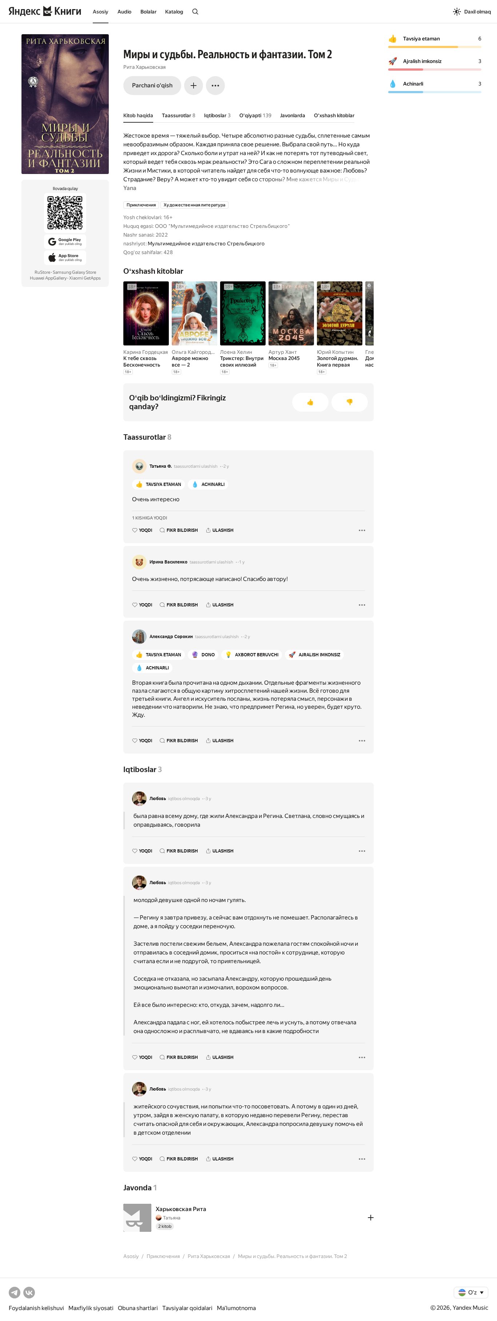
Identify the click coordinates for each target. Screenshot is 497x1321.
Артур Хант (283, 352)
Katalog (174, 12)
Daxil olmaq (477, 12)
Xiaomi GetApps (85, 278)
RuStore (42, 272)
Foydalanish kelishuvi (36, 1308)
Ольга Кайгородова (196, 352)
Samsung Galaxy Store (74, 272)
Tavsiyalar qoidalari (187, 1308)
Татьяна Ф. (161, 466)
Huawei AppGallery (48, 278)
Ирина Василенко (168, 562)
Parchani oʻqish (152, 85)
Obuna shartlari (138, 1308)
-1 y (241, 562)
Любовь (158, 798)
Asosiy (100, 12)
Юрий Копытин (335, 352)
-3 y (207, 798)
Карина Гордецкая (145, 352)
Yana (129, 188)
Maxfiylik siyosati (91, 1308)
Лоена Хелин (236, 352)
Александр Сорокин (171, 636)
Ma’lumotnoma (236, 1308)
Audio (124, 12)
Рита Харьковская (144, 67)
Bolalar (148, 12)
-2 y (225, 466)
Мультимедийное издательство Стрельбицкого (206, 243)
